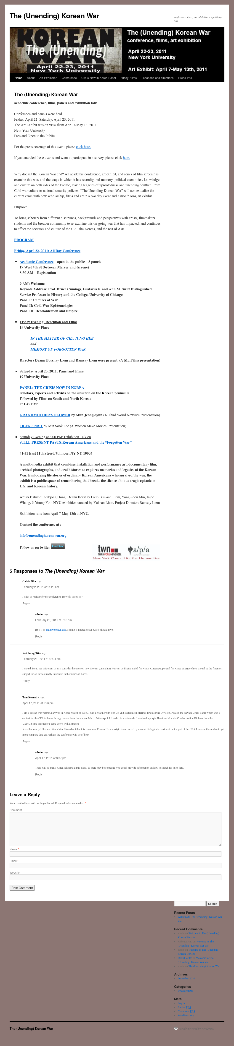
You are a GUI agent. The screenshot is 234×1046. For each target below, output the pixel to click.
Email (14, 861)
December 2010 (186, 978)
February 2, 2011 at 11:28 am (40, 587)
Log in (181, 1003)
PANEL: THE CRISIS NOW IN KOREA (52, 387)
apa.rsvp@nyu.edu (56, 629)
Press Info (185, 77)
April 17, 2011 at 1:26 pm (37, 703)
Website (15, 872)
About (31, 77)
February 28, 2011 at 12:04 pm (41, 659)
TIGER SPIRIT (31, 425)
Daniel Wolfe (185, 958)
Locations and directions (157, 77)
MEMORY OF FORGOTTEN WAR (58, 349)
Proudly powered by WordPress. (196, 1028)
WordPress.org (186, 1015)
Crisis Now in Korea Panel (98, 77)
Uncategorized (185, 990)
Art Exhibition (48, 77)
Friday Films (128, 77)
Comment (16, 810)
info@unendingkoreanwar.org (43, 535)
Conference (69, 77)
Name (14, 849)
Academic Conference (36, 261)
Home (18, 77)
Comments (186, 1011)
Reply (26, 603)
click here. (83, 146)
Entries (184, 1007)
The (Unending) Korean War (54, 15)
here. (126, 157)
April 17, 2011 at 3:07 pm (50, 758)
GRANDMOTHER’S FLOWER (45, 414)
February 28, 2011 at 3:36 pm (53, 620)
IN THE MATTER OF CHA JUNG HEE (62, 338)
